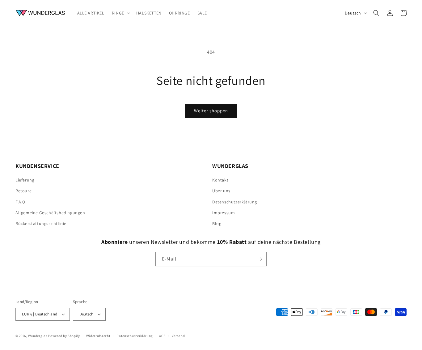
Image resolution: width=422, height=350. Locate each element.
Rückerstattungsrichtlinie (40, 223)
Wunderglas (38, 336)
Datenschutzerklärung (234, 202)
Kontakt (220, 180)
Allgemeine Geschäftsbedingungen (50, 212)
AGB (162, 336)
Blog (216, 223)
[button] (120, 12)
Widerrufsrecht (98, 336)
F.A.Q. (21, 202)
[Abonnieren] (259, 259)
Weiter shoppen (211, 111)
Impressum (223, 212)
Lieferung (24, 180)
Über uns (221, 191)
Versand (178, 336)
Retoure (23, 191)
